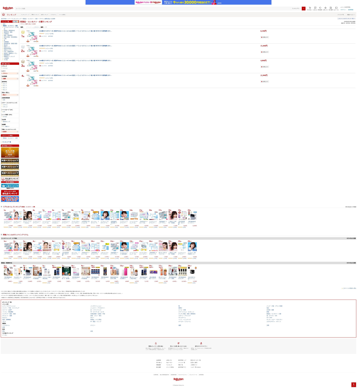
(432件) (165, 282)
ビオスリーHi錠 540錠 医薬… (47, 278)
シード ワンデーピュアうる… (134, 222)
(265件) (165, 227)
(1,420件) (78, 227)
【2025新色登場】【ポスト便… (181, 223)
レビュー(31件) (49, 33)
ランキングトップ (25, 14)
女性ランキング (44, 14)
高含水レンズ (6, 121)
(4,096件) (184, 258)
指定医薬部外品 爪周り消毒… (114, 278)
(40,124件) (49, 258)
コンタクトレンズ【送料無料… (124, 253)
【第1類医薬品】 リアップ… (105, 278)
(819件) (145, 227)
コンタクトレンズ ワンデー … (8, 222)
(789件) (87, 258)
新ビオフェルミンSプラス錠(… (163, 278)
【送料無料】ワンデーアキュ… (163, 222)
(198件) (116, 227)
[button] (315, 9)
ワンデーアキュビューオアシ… (75, 222)
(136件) (48, 282)
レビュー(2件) (49, 63)
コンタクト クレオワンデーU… (105, 222)
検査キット (7, 46)
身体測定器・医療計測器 (10, 43)
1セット (5, 83)
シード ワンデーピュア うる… (47, 222)
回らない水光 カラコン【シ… (163, 253)
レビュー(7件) (49, 48)
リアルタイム (53, 14)
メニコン (5, 68)
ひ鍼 (5, 38)
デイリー (36, 27)
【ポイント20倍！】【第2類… (66, 278)
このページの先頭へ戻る (349, 288)
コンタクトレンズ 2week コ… (56, 222)
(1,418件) (146, 258)
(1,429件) (155, 258)
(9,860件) (175, 227)
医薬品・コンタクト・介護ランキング (36, 22)
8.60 (4, 111)
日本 (4, 100)
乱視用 (4, 131)
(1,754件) (107, 258)
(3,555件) (136, 227)
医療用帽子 (7, 55)
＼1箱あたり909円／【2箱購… (172, 222)
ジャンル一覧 (341, 14)
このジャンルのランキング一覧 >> (346, 18)
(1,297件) (68, 227)
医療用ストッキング (9, 56)
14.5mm (5, 116)
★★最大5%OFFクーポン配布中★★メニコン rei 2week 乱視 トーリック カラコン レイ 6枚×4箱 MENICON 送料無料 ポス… (75, 45)
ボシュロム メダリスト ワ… (95, 222)
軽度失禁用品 (7, 48)
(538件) (135, 282)
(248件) (19, 282)
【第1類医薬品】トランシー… (76, 278)
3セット (5, 87)
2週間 (4, 78)
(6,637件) (136, 258)
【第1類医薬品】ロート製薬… (172, 278)
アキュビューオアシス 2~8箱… (56, 253)
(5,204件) (165, 258)
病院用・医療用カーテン (10, 53)
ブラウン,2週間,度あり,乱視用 (47, 18)
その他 (6, 59)
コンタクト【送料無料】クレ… (192, 253)
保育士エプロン (8, 50)
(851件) (58, 227)
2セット (5, 85)
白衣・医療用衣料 (9, 51)
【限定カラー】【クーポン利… (46, 253)
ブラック (5, 106)
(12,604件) (127, 258)
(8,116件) (39, 258)
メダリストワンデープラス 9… (104, 253)
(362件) (58, 258)
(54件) (87, 227)
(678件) (184, 227)
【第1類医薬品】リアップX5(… (143, 278)
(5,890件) (155, 227)
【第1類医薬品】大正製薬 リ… (124, 278)
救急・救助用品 (8, 35)
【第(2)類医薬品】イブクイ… (153, 278)
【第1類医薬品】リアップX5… (56, 278)
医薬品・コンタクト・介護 (30, 18)
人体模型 (6, 58)
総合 (4, 24)
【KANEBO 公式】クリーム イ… (191, 279)
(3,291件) (107, 227)
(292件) (194, 282)
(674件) (68, 258)
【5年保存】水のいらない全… (85, 222)
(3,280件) (194, 258)
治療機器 (6, 42)
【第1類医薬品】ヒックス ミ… (192, 222)
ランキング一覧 (7, 142)
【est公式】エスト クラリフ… (17, 278)
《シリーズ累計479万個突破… (37, 278)
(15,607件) (78, 258)
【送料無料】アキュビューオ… (95, 253)
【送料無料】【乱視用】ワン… (113, 223)
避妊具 (6, 45)
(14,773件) (20, 258)
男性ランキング (35, 14)
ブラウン (5, 73)
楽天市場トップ (5, 18)
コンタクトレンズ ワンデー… (124, 222)
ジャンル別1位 (62, 14)
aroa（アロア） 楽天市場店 (47, 36)
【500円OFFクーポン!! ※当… (143, 222)
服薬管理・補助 (8, 32)
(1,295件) (117, 258)
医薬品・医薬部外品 (9, 30)
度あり (4, 95)
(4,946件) (117, 282)
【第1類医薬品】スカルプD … (8, 278)
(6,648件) (49, 227)
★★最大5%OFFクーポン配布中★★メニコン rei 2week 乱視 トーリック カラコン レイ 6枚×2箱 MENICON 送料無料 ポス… (75, 31)
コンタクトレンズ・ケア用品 (11, 28)
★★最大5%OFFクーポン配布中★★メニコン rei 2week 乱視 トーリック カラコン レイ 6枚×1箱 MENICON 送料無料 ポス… (75, 60)
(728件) (10, 258)
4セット (5, 89)
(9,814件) (175, 258)
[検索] (303, 8)
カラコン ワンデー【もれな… (27, 222)
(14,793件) (20, 227)
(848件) (97, 258)
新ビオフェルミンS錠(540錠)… (134, 278)
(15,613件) (98, 227)
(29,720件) (30, 258)
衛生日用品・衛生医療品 (10, 37)
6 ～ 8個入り (6, 126)
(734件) (10, 227)
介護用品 (6, 33)
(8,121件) (39, 227)
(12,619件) (127, 227)
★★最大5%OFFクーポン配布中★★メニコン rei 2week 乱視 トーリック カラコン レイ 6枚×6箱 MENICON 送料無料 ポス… (75, 75)
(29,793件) (30, 227)
